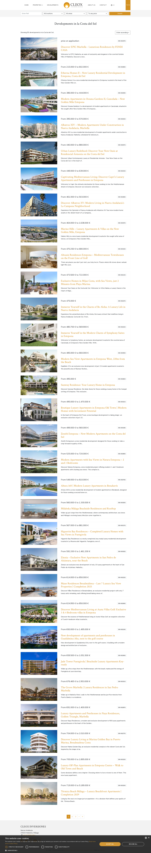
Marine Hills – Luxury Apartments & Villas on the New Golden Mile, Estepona (90, 230)
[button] (112, 5)
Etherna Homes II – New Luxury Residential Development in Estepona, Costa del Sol (93, 74)
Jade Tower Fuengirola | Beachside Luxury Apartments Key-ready (92, 663)
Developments (52, 5)
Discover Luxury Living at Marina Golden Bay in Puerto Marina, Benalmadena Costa (90, 741)
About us (91, 5)
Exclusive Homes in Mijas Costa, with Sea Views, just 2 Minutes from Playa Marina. (90, 282)
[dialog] (75, 844)
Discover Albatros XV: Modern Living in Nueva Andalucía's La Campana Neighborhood (92, 204)
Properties (37, 5)
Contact (103, 5)
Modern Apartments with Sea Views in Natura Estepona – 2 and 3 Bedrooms (92, 461)
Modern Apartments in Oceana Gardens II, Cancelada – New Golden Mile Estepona (93, 100)
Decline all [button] (133, 844)
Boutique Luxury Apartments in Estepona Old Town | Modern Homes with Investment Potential (94, 409)
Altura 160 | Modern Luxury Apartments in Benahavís (89, 485)
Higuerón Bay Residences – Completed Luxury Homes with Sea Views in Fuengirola (92, 533)
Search (120, 13)
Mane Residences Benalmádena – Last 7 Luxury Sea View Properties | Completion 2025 (91, 585)
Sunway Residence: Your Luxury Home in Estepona (88, 385)
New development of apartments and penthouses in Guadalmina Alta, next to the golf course (88, 637)
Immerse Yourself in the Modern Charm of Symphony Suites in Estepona (92, 334)
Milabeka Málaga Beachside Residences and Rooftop (88, 508)
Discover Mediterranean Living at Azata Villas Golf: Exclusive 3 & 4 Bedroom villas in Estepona (93, 611)
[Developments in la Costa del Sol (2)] (79, 817)
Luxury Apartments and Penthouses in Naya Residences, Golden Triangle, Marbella (90, 715)
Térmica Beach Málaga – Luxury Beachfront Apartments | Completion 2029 (91, 793)
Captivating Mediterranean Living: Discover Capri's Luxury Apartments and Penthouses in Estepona (92, 178)
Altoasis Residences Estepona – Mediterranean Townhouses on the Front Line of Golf (92, 256)
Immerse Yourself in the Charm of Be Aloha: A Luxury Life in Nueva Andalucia (93, 308)
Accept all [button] (110, 844)
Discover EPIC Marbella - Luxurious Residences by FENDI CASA (92, 48)
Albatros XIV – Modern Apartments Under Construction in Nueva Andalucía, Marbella (92, 126)
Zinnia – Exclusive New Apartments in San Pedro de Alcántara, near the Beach (88, 559)
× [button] (148, 837)
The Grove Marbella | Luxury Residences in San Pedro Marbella (89, 689)
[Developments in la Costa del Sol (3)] (82, 817)
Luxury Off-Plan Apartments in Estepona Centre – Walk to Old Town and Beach (92, 767)
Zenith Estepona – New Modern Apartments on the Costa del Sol (93, 435)
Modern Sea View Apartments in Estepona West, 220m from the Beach (93, 360)
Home (26, 5)
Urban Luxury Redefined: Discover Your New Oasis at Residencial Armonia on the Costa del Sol (89, 152)
